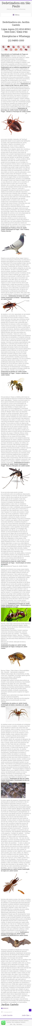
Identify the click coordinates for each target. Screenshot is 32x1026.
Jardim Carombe (6, 1015)
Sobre (11, 1024)
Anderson (5, 1008)
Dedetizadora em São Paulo (16, 4)
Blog (14, 1024)
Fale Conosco (19, 1024)
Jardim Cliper (26, 1015)
